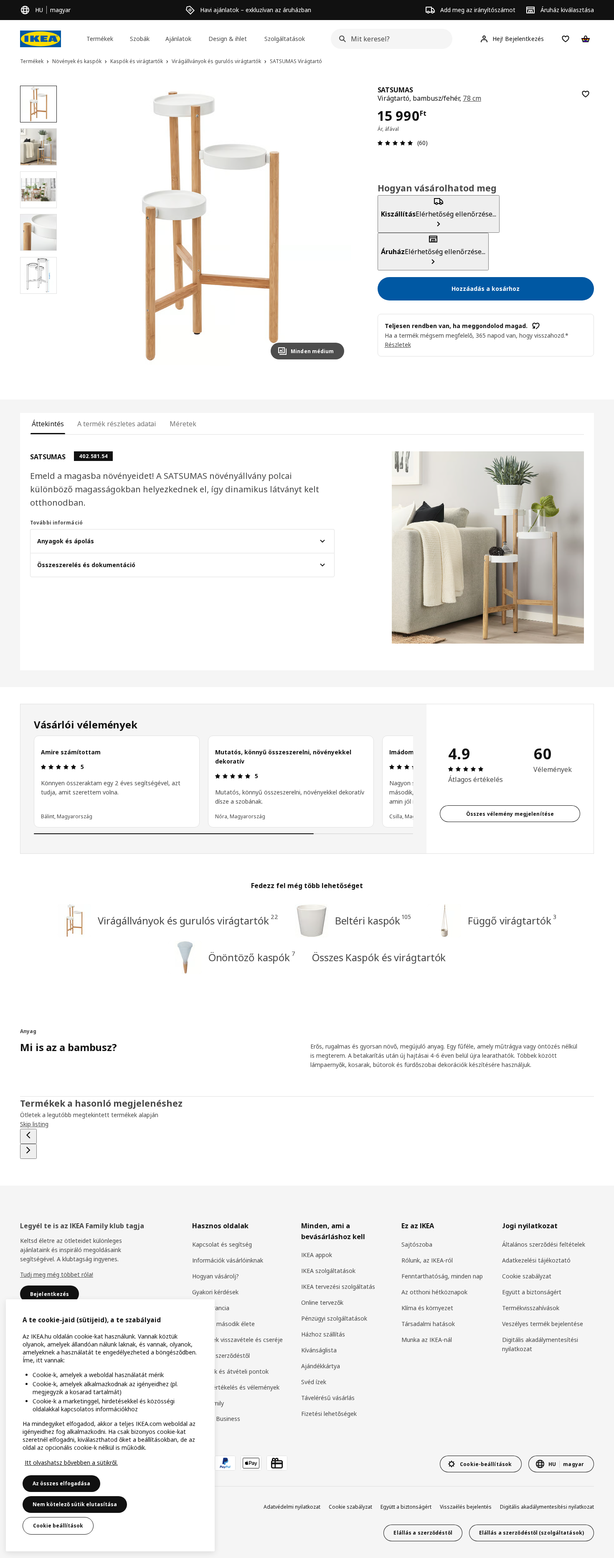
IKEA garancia (210, 1308)
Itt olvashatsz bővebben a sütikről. (71, 1462)
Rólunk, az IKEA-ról (427, 1260)
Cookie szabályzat (526, 1276)
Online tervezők (322, 1302)
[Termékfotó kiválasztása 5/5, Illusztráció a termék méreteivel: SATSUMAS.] (38, 275)
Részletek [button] (398, 345)
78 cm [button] (472, 98)
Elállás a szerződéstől (221, 1355)
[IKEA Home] (40, 39)
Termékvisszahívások (530, 1308)
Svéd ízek (313, 1382)
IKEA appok (316, 1255)
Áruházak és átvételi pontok (230, 1371)
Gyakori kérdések (215, 1292)
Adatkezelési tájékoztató (536, 1260)
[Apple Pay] (251, 1463)
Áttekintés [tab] (48, 423)
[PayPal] (225, 1463)
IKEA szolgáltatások (328, 1271)
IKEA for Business (216, 1419)
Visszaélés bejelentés (466, 1506)
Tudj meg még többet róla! (56, 1274)
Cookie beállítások (58, 1525)
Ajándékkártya (320, 1366)
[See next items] (28, 1151)
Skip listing (34, 1124)
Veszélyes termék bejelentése (542, 1324)
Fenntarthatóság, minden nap (442, 1276)
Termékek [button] (99, 39)
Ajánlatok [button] (178, 39)
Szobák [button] (140, 39)
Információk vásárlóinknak (227, 1260)
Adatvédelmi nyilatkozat (292, 1506)
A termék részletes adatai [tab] (116, 423)
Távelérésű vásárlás (328, 1398)
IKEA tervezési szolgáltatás (338, 1287)
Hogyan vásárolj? (215, 1276)
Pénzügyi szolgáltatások (334, 1318)
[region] (210, 226)
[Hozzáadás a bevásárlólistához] (585, 94)
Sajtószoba (416, 1244)
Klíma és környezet (427, 1308)
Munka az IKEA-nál (426, 1340)
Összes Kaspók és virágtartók (379, 957)
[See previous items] (28, 1136)
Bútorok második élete (223, 1324)
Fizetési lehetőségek (329, 1414)
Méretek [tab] (183, 423)
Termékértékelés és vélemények (235, 1387)
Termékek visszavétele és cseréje (237, 1340)
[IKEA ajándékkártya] (276, 1463)
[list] (223, 781)
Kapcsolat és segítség (222, 1244)
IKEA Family (208, 1403)
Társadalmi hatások (428, 1324)
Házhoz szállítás (323, 1334)
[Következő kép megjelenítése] (334, 225)
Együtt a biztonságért (531, 1292)
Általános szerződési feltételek (543, 1244)
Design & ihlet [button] (227, 39)
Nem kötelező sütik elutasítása (75, 1504)
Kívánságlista (319, 1350)
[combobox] (389, 39)
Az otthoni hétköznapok (434, 1292)
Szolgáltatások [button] (284, 39)
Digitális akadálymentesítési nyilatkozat (540, 1344)
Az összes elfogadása (61, 1483)
